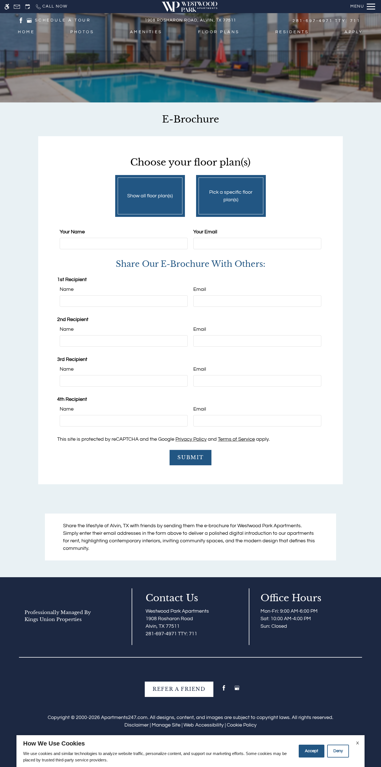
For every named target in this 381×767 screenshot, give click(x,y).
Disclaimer (136, 725)
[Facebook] (224, 690)
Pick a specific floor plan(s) (230, 196)
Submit (190, 457)
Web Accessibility (204, 725)
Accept (311, 751)
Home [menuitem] (26, 32)
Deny (338, 751)
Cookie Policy (242, 725)
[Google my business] (237, 690)
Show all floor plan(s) (150, 195)
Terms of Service (236, 439)
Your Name (72, 231)
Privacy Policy (191, 439)
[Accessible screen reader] (7, 6)
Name (67, 289)
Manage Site (166, 725)
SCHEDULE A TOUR (63, 20)
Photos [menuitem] (82, 32)
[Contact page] (17, 6)
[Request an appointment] (27, 6)
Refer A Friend (179, 689)
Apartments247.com (124, 717)
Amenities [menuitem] (146, 32)
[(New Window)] (21, 20)
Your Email (205, 231)
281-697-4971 (326, 21)
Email (199, 289)
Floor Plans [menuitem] (218, 32)
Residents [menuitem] (292, 32)
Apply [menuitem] (353, 32)
